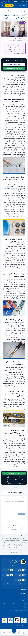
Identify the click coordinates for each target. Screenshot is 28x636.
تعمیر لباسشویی (14, 487)
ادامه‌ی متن (15, 552)
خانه (21, 10)
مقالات (17, 10)
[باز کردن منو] (2, 5)
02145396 (20, 607)
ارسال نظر (21, 514)
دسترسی (25, 597)
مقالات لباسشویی (11, 10)
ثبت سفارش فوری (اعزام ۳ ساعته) (13, 68)
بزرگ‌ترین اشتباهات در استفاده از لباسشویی (15, 326)
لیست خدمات (22, 1)
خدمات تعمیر (24, 589)
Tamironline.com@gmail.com (16, 610)
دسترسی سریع (23, 593)
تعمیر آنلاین (10, 133)
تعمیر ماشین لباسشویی (12, 188)
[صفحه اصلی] (23, 5)
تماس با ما (24, 600)
